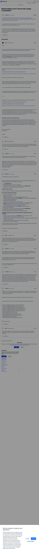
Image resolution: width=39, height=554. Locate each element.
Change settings (30, 541)
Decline (27, 538)
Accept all (33, 538)
